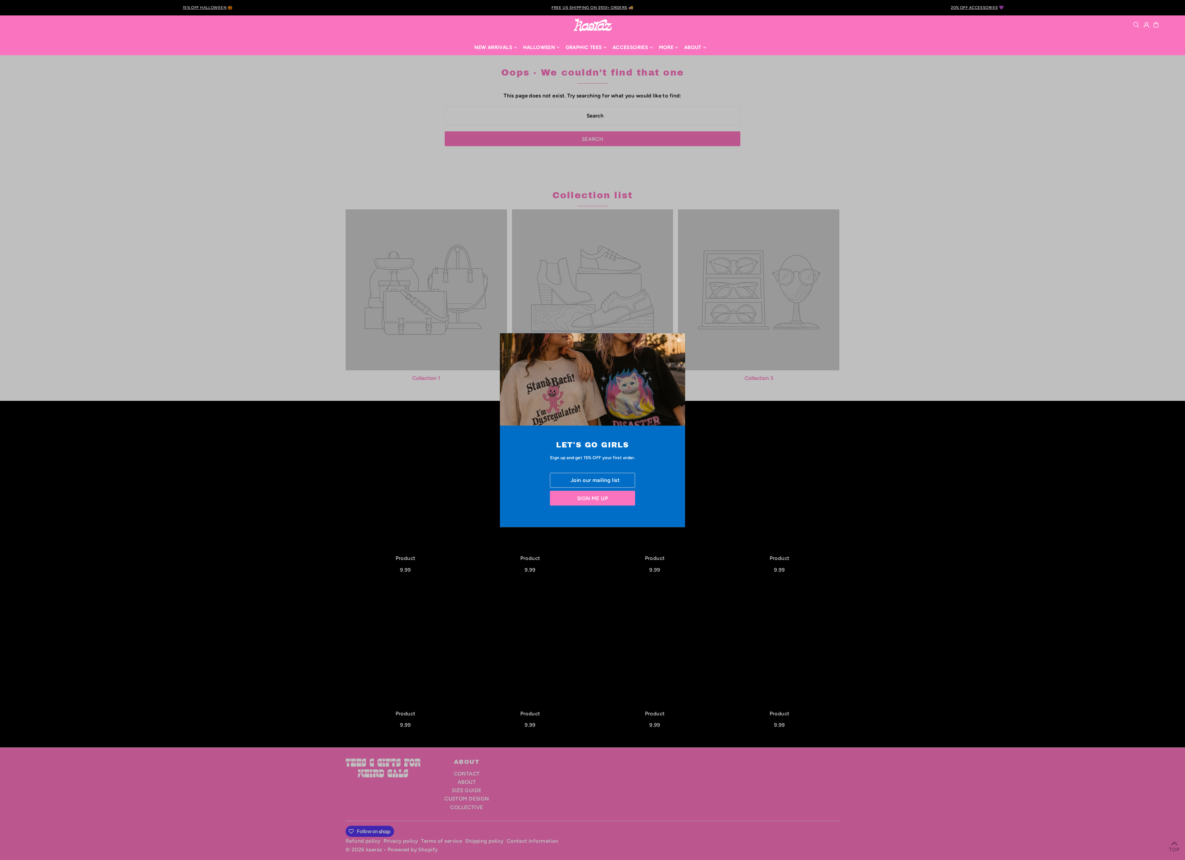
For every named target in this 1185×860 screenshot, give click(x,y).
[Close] (678, 340)
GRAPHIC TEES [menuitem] (584, 47)
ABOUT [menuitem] (692, 47)
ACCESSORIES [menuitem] (630, 47)
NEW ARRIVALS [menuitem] (493, 47)
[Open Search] (1136, 24)
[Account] (1146, 25)
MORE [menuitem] (666, 47)
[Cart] (1156, 24)
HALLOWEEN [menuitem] (539, 47)
